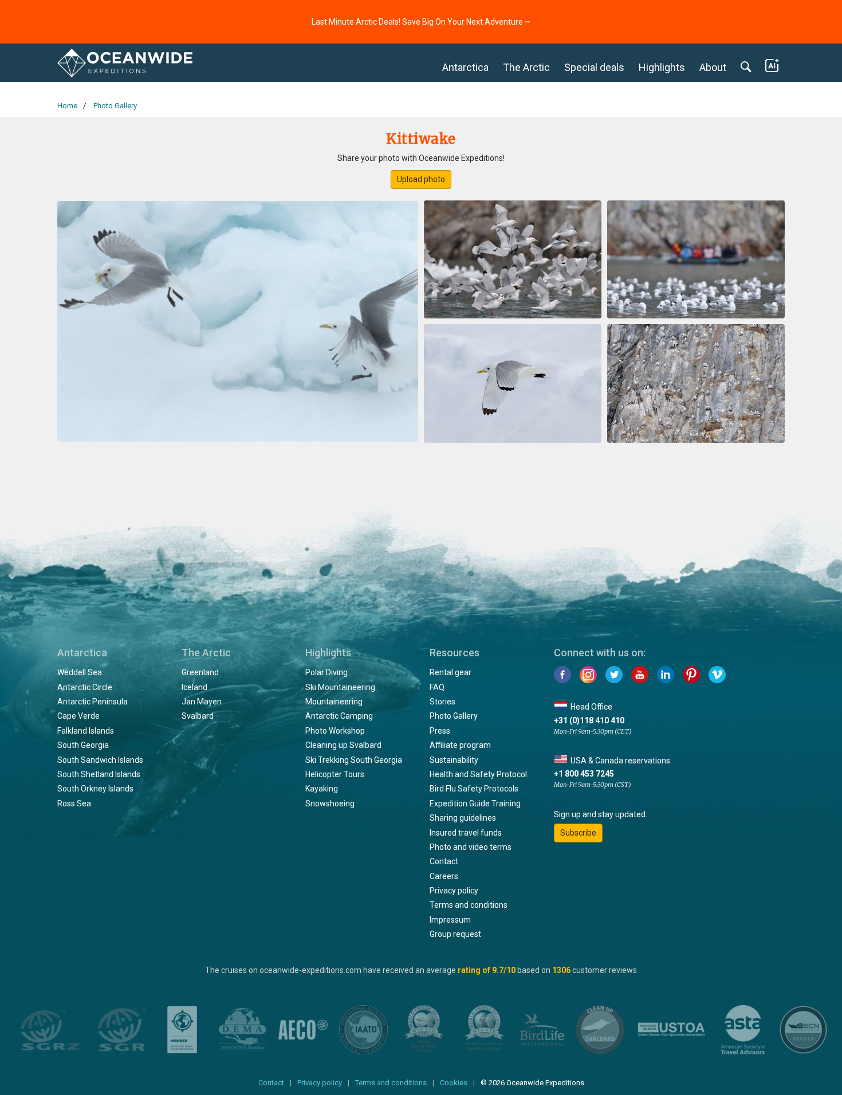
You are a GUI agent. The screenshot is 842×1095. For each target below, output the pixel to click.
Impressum (450, 919)
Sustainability (454, 760)
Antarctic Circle (84, 687)
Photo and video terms (471, 847)
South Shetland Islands (98, 774)
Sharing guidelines (463, 817)
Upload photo (421, 179)
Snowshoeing (330, 803)
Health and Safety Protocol (478, 774)
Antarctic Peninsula (92, 701)
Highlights (662, 67)
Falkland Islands (85, 730)
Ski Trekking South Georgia (353, 760)
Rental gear (450, 672)
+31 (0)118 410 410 (589, 720)
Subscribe (578, 832)
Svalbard (198, 715)
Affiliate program (460, 745)
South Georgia (83, 745)
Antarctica (465, 67)
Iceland (194, 687)
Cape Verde (78, 715)
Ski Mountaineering (340, 687)
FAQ (437, 687)
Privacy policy (454, 890)
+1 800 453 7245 (584, 773)
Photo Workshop (335, 730)
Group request (455, 934)
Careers (444, 876)
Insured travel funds (466, 832)
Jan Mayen (202, 701)
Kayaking (321, 788)
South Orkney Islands (95, 788)
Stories (442, 701)
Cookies (453, 1082)
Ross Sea (74, 803)
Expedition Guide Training (475, 803)
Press (440, 730)
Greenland (200, 672)
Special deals (594, 67)
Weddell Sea (79, 672)
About (712, 67)
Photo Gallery (454, 715)
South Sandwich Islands (100, 760)
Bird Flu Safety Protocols (474, 788)
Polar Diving (326, 672)
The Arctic (526, 67)
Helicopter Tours (334, 774)
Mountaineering (334, 701)
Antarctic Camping (339, 715)
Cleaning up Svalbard (343, 745)
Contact (444, 861)
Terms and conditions (468, 904)
